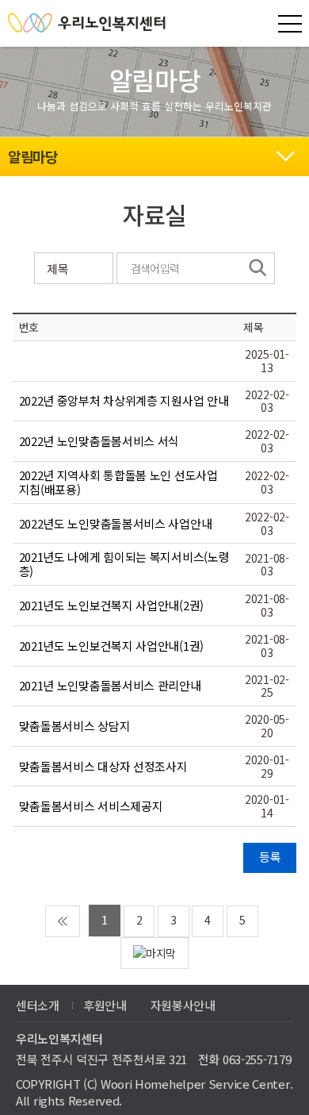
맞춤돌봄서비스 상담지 (75, 725)
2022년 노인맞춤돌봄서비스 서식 (99, 441)
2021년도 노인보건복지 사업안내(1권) (111, 645)
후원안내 (105, 1005)
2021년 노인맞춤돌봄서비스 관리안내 (110, 685)
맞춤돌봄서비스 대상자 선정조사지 (103, 766)
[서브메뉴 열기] (285, 154)
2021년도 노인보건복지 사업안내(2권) (111, 605)
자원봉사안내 (183, 1005)
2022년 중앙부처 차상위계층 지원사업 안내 (124, 400)
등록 (269, 856)
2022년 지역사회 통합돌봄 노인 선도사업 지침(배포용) (118, 482)
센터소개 (37, 1005)
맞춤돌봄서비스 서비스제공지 (91, 806)
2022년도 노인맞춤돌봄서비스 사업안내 (115, 523)
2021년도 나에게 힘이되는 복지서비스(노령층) (124, 563)
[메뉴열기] (290, 24)
